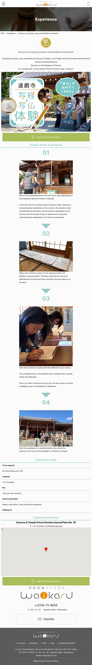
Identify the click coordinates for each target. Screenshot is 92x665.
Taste (44, 643)
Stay (52, 643)
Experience (11, 33)
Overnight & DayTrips (66, 643)
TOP (2, 33)
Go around (21, 643)
